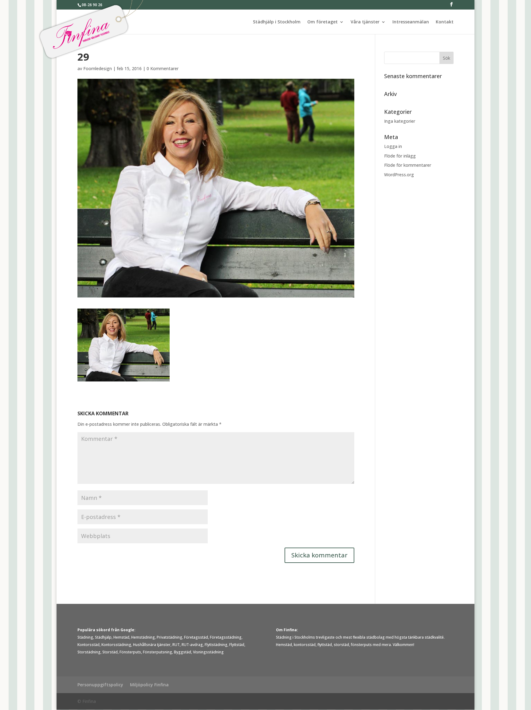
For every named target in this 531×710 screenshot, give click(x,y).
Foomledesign (97, 68)
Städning (85, 637)
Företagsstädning (226, 637)
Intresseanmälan (410, 22)
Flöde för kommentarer (407, 165)
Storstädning (88, 652)
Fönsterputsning (157, 652)
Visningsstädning (208, 652)
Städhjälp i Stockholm (277, 22)
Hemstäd (121, 637)
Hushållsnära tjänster (152, 644)
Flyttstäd (236, 644)
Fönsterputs (130, 652)
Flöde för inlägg (400, 156)
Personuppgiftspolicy (100, 685)
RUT (176, 644)
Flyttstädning (216, 644)
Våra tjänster (365, 22)
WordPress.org (399, 175)
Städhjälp (103, 637)
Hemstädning (143, 637)
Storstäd (110, 652)
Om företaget (322, 22)
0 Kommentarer (163, 68)
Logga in (393, 146)
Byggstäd (182, 652)
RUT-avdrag (192, 644)
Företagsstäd (196, 637)
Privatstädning (169, 637)
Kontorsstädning (116, 644)
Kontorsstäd (88, 644)
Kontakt (445, 22)
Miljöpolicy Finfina (149, 685)
